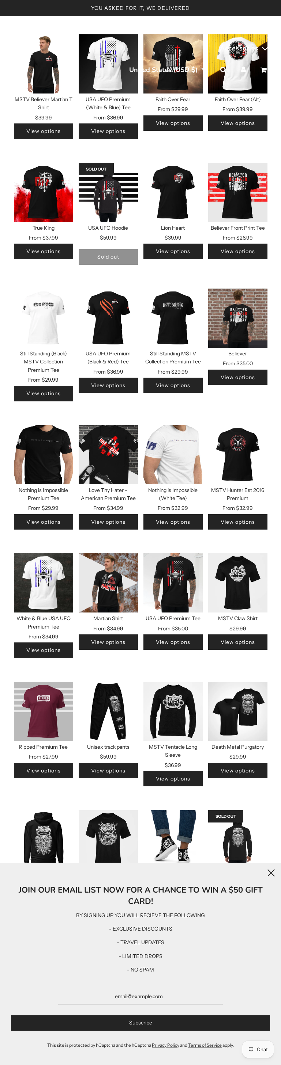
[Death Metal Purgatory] (237, 711)
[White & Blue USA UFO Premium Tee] (43, 582)
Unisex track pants (108, 747)
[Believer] (237, 318)
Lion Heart (173, 228)
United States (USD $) (164, 69)
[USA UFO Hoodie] (108, 192)
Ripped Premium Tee (43, 747)
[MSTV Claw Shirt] (237, 582)
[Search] (223, 70)
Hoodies (257, 26)
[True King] (43, 192)
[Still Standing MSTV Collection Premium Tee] (173, 318)
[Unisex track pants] (108, 711)
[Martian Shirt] (108, 582)
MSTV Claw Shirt (238, 618)
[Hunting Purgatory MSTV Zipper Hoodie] (237, 839)
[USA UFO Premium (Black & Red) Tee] (108, 318)
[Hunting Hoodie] (43, 839)
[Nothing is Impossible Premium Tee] (43, 454)
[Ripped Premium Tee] (43, 711)
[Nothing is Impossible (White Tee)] (173, 454)
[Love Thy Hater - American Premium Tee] (108, 454)
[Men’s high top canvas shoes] (173, 839)
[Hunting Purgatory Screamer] (108, 839)
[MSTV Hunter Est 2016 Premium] (237, 454)
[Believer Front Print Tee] (237, 192)
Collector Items (206, 26)
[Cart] (265, 70)
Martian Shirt (108, 618)
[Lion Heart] (173, 192)
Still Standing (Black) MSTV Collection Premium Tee (43, 361)
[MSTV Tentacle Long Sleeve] (173, 711)
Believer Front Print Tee (238, 228)
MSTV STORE (22, 48)
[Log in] (243, 70)
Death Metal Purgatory (237, 747)
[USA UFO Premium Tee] (173, 582)
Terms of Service (205, 1045)
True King (44, 228)
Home (109, 26)
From (108, 117)
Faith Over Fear (173, 99)
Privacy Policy (165, 1045)
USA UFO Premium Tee (173, 618)
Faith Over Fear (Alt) (238, 99)
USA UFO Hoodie (108, 228)
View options (43, 131)
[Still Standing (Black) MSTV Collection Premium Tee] (43, 318)
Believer (237, 353)
